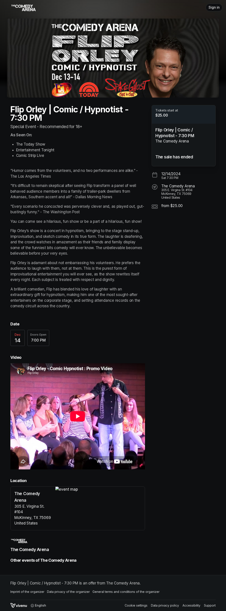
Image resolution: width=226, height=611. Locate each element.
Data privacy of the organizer (68, 592)
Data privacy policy (165, 605)
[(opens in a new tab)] (100, 489)
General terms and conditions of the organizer (126, 592)
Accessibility (191, 605)
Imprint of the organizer (27, 592)
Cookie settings (136, 605)
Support (210, 605)
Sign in (214, 7)
